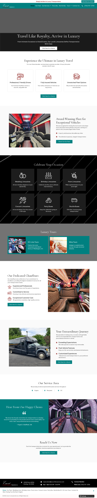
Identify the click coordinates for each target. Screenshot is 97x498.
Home (4, 490)
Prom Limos (34, 490)
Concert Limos (42, 490)
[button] (93, 491)
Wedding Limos (17, 490)
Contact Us (74, 490)
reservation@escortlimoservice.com (53, 482)
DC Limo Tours (67, 490)
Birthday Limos (26, 490)
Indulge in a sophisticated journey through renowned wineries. (76, 246)
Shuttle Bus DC (58, 490)
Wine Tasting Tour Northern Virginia (13, 492)
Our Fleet (9, 490)
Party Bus (50, 490)
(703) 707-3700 (89, 6)
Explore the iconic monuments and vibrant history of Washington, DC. (35, 246)
